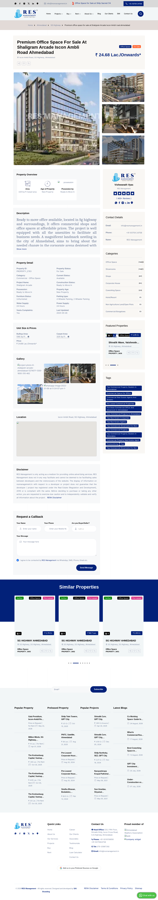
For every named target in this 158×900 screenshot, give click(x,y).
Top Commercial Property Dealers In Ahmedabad (121, 388)
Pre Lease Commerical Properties (120, 404)
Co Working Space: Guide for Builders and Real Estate (135, 718)
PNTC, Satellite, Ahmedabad (68, 736)
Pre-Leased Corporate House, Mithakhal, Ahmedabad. (69, 772)
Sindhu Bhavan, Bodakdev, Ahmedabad (68, 790)
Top (122, 444)
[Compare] (29, 63)
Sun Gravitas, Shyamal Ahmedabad (100, 791)
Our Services (52, 839)
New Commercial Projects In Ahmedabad (123, 414)
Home (48, 14)
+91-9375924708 (98, 842)
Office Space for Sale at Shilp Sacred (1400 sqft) (72, 3)
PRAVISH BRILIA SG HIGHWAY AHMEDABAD (122, 640)
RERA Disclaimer (54, 497)
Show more (21, 249)
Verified (19, 598)
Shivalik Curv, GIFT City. (100, 718)
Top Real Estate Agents (116, 422)
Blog (99, 14)
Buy (68, 14)
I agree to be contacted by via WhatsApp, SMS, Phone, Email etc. (54, 560)
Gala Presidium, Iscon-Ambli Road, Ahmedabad (36, 718)
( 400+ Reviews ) (123, 198)
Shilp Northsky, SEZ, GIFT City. (101, 754)
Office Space (125, 47)
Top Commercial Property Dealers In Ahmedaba (121, 435)
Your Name (21, 523)
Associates (73, 839)
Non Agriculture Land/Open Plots (119, 304)
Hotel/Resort (111, 297)
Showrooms (111, 269)
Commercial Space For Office (119, 393)
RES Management (49, 560)
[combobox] (86, 528)
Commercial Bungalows (115, 311)
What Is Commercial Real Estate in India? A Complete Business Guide (134, 733)
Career (72, 830)
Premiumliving (112, 444)
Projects (58, 14)
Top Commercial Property (117, 430)
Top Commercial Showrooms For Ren (122, 448)
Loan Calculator (75, 852)
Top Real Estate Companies (118, 418)
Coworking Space (113, 290)
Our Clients (109, 14)
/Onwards (129, 55)
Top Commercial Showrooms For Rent (122, 426)
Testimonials (74, 843)
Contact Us (128, 14)
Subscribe (98, 689)
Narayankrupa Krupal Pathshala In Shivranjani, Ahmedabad (101, 772)
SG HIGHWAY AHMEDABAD (32, 640)
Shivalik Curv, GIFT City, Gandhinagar (100, 736)
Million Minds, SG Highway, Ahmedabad (35, 738)
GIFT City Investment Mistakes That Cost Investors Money (133, 765)
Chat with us (149, 895)
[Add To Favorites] (24, 63)
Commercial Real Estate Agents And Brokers (121, 398)
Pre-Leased (48, 598)
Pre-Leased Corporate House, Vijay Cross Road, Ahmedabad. (69, 754)
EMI (118, 14)
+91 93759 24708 (135, 4)
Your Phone (49, 523)
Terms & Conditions (109, 888)
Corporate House (113, 283)
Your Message (22, 536)
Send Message (86, 568)
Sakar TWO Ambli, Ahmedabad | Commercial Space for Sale (123, 342)
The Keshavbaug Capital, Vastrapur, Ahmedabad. (36, 757)
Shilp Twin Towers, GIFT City (69, 718)
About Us (88, 14)
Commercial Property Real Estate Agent (123, 440)
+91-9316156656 (107, 839)
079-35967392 (103, 847)
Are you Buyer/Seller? (81, 523)
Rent (77, 14)
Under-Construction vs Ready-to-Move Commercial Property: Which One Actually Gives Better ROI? (135, 781)
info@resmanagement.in (57, 4)
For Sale (137, 47)
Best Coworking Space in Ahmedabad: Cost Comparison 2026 (135, 749)
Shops (108, 276)
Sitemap (138, 888)
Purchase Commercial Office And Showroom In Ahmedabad (120, 409)
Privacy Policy (126, 888)
